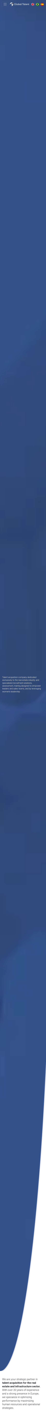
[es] (42, 4)
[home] (19, 4)
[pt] (37, 4)
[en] (32, 4)
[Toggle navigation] (5, 4)
